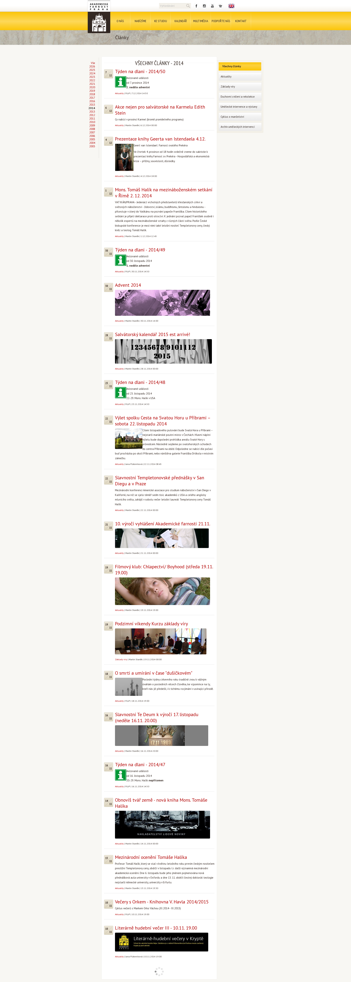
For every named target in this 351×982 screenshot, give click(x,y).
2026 (92, 66)
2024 (92, 73)
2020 (92, 87)
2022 (92, 80)
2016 (92, 101)
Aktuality (119, 93)
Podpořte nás (221, 21)
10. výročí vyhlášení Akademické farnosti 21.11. (162, 524)
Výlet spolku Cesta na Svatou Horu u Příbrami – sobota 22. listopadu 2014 (162, 421)
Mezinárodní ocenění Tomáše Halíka (151, 857)
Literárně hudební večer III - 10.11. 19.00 (156, 928)
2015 (92, 104)
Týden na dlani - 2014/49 (140, 250)
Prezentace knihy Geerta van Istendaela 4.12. (160, 139)
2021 (92, 84)
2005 (92, 139)
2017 (92, 97)
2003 (92, 146)
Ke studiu (160, 21)
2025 (92, 70)
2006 (92, 136)
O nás (120, 21)
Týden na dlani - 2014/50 (140, 71)
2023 (92, 77)
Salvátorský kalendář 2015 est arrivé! (152, 334)
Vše (93, 63)
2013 (92, 111)
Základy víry (121, 659)
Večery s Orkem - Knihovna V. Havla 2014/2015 (162, 902)
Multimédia (200, 21)
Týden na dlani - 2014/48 (140, 382)
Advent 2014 (128, 285)
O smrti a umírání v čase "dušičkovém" (153, 673)
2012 (92, 115)
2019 (92, 90)
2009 (92, 125)
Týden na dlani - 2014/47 (140, 764)
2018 (92, 94)
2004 (92, 143)
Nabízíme (140, 21)
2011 (92, 118)
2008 (92, 129)
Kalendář (181, 21)
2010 (92, 122)
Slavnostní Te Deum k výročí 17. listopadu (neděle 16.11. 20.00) (156, 717)
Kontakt (241, 21)
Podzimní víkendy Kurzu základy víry (151, 624)
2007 (92, 132)
